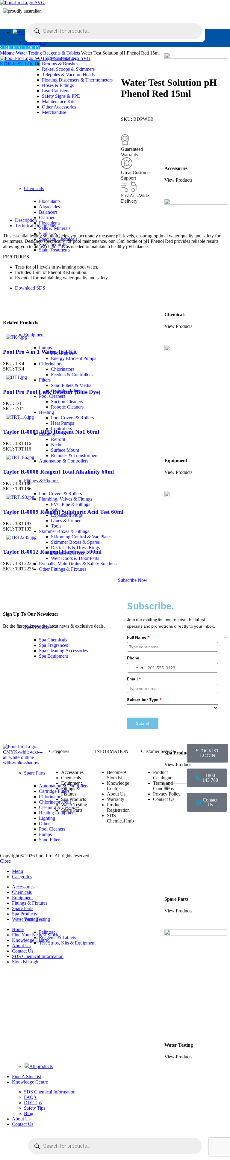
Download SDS (30, 287)
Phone (133, 658)
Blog (28, 1113)
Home (9, 52)
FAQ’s (30, 1097)
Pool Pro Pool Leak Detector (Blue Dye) (51, 392)
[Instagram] (210, 825)
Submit (142, 723)
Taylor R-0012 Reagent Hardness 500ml (52, 552)
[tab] (121, 220)
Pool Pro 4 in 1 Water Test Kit (40, 352)
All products (41, 1066)
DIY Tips (33, 1102)
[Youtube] (194, 841)
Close (5, 861)
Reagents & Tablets (57, 937)
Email (134, 679)
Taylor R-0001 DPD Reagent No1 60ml (51, 432)
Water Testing (29, 52)
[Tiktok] (210, 841)
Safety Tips (34, 1108)
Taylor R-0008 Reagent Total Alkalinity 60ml (58, 471)
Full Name (138, 637)
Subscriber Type (144, 699)
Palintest (47, 932)
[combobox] (136, 667)
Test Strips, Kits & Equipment (67, 942)
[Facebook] (194, 825)
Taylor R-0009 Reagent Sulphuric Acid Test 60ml (63, 512)
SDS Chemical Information (49, 1091)
